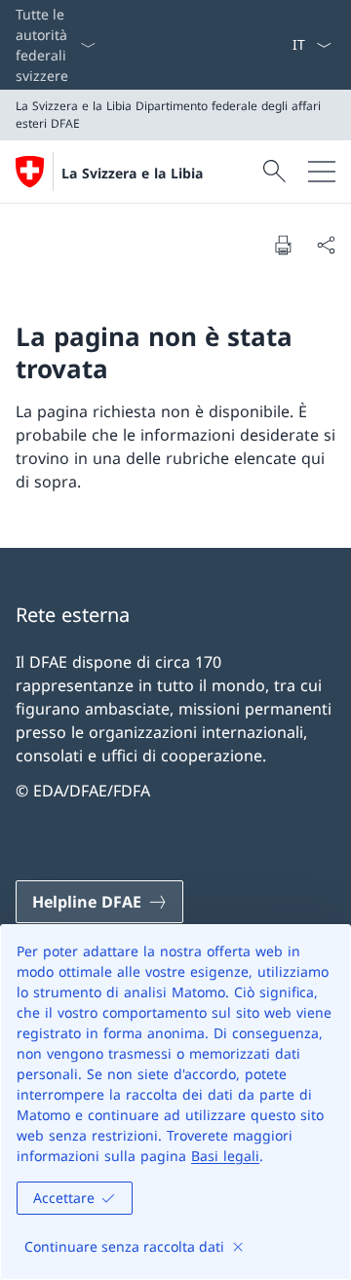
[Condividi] (325, 244)
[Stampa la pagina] (282, 244)
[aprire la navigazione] (321, 171)
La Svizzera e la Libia (132, 173)
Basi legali (225, 1155)
